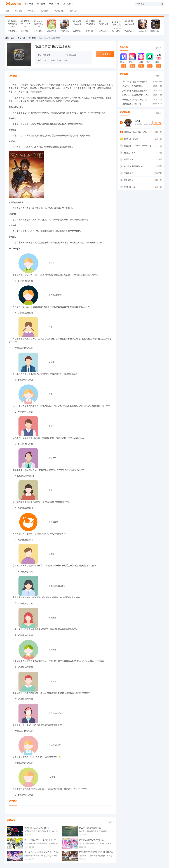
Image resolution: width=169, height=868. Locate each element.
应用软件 (45, 11)
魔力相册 (123, 62)
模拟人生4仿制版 (131, 139)
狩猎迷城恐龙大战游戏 (13, 31)
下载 (123, 66)
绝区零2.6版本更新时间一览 (91, 840)
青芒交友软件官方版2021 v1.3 (149, 62)
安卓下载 (107, 54)
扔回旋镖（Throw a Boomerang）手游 (139, 146)
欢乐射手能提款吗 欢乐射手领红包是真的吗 (136, 99)
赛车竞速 (32, 38)
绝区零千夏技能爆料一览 (90, 827)
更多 (110, 822)
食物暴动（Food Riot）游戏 (135, 132)
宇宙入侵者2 (129, 173)
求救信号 (139, 120)
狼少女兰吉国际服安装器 (134, 166)
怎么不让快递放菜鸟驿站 (132, 86)
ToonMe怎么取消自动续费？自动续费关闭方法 (136, 81)
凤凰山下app (129, 187)
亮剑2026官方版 (65, 31)
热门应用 (41, 4)
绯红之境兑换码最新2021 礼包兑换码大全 (136, 95)
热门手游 (29, 4)
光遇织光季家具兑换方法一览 (37, 827)
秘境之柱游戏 (129, 152)
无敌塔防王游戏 (78, 31)
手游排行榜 (54, 4)
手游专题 (73, 11)
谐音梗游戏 (51, 31)
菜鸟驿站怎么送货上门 (131, 104)
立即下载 (157, 122)
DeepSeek (67, 4)
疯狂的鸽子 (128, 180)
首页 (7, 11)
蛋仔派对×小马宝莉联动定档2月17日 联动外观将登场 (42, 852)
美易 (141, 62)
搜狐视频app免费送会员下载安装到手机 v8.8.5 (158, 62)
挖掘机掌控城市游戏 (91, 31)
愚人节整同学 (117, 31)
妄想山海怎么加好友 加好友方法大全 (136, 90)
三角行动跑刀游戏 (104, 31)
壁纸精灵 (132, 62)
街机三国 (142, 31)
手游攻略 (18, 11)
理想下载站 (10, 38)
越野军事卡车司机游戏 (26, 31)
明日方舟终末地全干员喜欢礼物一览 (40, 840)
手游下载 (31, 11)
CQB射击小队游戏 (130, 31)
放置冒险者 (128, 159)
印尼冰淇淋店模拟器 (156, 31)
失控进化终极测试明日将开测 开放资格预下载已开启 (96, 852)
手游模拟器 (59, 11)
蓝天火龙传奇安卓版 (39, 31)
